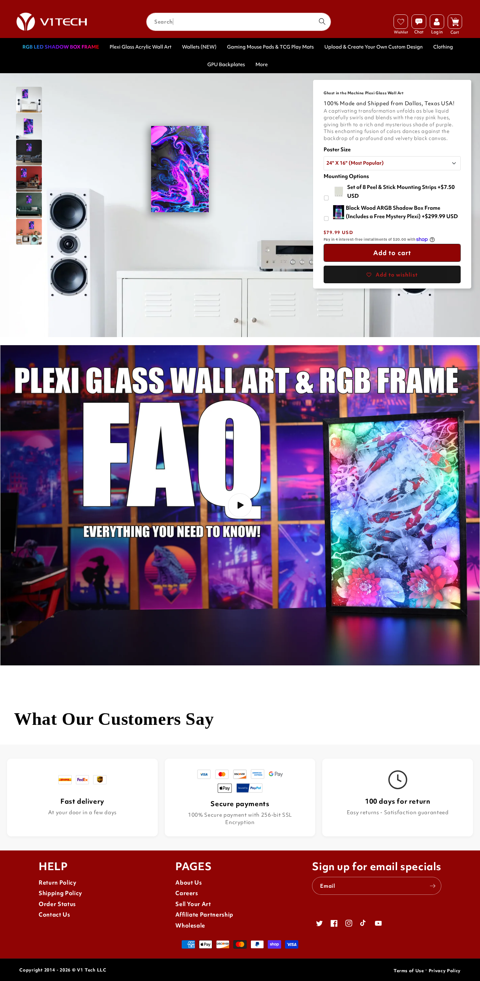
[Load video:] (240, 505)
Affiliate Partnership (204, 914)
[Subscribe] (432, 886)
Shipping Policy (60, 893)
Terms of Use (409, 971)
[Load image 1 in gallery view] (29, 100)
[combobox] (239, 22)
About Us (188, 882)
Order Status (57, 904)
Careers (186, 893)
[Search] (321, 21)
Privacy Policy (445, 971)
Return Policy (58, 882)
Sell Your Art (193, 904)
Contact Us (54, 914)
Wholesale (190, 925)
